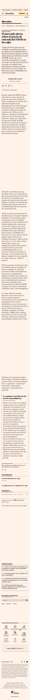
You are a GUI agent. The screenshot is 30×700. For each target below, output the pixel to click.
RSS (13, 686)
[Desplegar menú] (3, 13)
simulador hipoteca (15, 628)
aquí (25, 505)
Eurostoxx (8, 603)
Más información (5, 502)
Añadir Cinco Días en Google (10, 90)
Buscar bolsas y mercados (10, 595)
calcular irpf (6, 628)
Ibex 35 (4, 10)
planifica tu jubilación (6, 635)
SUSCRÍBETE (22, 13)
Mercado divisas (10, 26)
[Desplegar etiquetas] (27, 494)
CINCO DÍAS (4, 480)
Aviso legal (13, 683)
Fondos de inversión (20, 26)
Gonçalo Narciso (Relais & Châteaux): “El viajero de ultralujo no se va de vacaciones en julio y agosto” (15, 580)
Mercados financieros (7, 494)
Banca (15, 494)
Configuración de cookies (9, 685)
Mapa (10, 686)
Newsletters (17, 686)
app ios (15, 641)
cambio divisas (15, 634)
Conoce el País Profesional (15, 648)
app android (23, 641)
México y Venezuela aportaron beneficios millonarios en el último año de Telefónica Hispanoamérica (14, 586)
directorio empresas (24, 635)
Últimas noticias (7, 563)
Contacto (8, 683)
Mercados (7, 22)
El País (26, 17)
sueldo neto (24, 628)
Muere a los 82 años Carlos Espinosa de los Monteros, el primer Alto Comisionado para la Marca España (15, 568)
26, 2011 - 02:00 (15, 81)
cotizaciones (6, 641)
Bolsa (3, 26)
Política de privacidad (20, 685)
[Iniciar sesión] (27, 13)
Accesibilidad (6, 686)
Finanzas (20, 494)
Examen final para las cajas (11, 478)
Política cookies (19, 683)
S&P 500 (15, 10)
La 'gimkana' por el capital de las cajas (15, 485)
